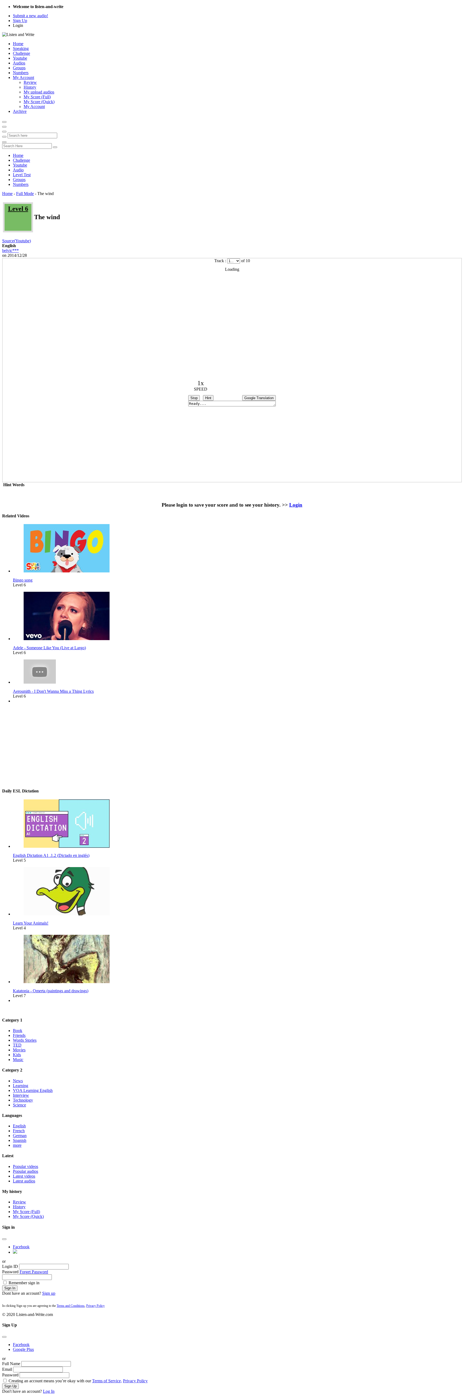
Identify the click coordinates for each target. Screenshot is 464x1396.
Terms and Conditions (71, 1306)
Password (10, 1271)
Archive (20, 111)
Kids (17, 1054)
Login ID (10, 1266)
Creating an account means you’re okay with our (78, 1381)
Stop (194, 398)
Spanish (19, 1140)
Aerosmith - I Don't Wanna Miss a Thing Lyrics (53, 691)
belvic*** (10, 250)
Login (18, 25)
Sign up (48, 1293)
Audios (19, 63)
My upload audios (39, 92)
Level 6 (18, 208)
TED (17, 1045)
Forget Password (34, 1271)
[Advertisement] (232, 745)
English (19, 1126)
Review (30, 82)
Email (7, 1369)
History (30, 87)
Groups (19, 68)
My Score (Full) (37, 97)
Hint (208, 398)
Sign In (9, 1288)
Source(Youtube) (16, 241)
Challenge (21, 53)
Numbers (20, 72)
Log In (49, 1391)
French (19, 1130)
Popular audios (25, 1171)
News (18, 1080)
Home (18, 43)
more (17, 1145)
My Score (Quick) (39, 101)
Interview (21, 1095)
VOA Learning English (33, 1090)
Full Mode (25, 193)
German (20, 1135)
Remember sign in (24, 1282)
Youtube (20, 58)
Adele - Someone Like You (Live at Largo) (49, 647)
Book (17, 1030)
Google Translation (259, 398)
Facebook (21, 1247)
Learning (20, 1085)
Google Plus (23, 1349)
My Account (23, 77)
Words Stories (25, 1040)
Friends (19, 1035)
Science (19, 1105)
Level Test (22, 174)
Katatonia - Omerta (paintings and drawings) (50, 991)
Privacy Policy (95, 1306)
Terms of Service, (107, 1381)
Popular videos (25, 1166)
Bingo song (22, 580)
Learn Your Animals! (30, 923)
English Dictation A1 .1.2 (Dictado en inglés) (51, 855)
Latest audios (24, 1181)
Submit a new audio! (30, 15)
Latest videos (24, 1176)
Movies (19, 1050)
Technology (23, 1100)
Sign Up (20, 20)
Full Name (11, 1363)
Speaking (21, 48)
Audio (18, 170)
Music (18, 1059)
